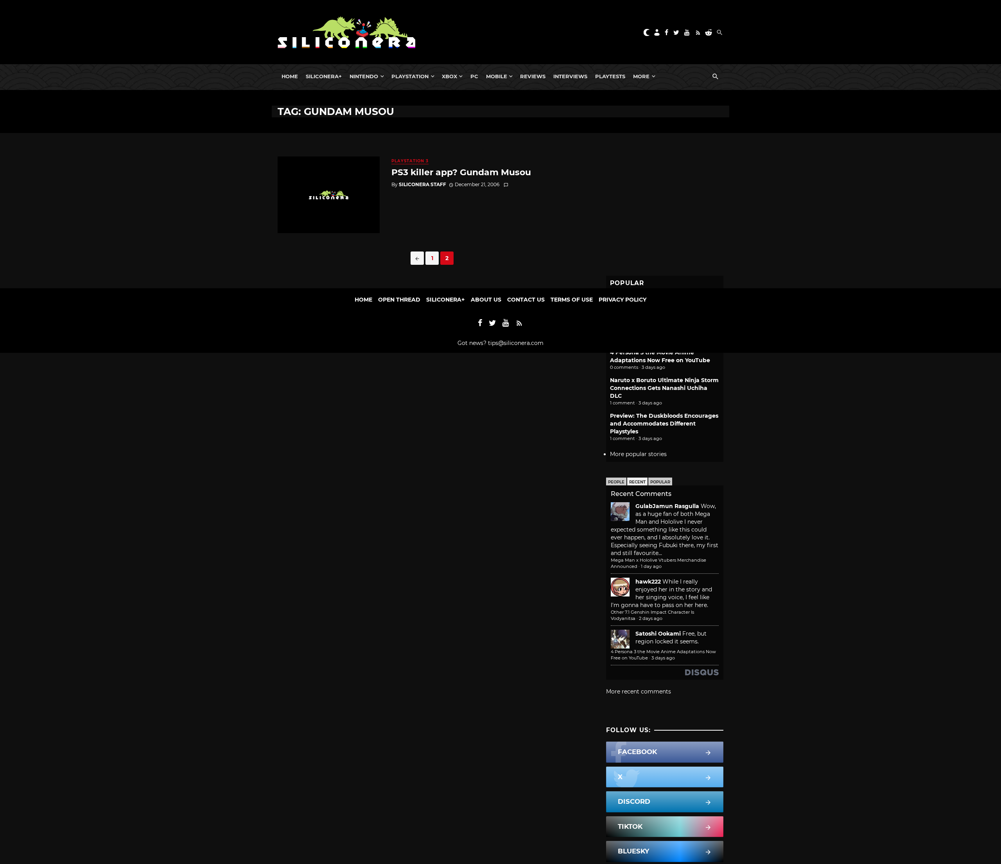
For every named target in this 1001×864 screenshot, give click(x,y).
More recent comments (638, 691)
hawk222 (648, 581)
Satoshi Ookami (658, 633)
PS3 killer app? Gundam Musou (461, 172)
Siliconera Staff (422, 184)
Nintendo (364, 76)
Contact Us (526, 299)
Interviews (570, 76)
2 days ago (650, 618)
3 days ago (663, 658)
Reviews (532, 76)
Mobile (496, 76)
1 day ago (651, 566)
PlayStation (410, 76)
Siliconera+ (324, 76)
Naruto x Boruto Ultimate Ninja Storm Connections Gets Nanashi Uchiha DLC (664, 388)
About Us (486, 299)
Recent (637, 482)
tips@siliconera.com (516, 343)
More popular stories (638, 454)
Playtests (610, 76)
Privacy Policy (622, 299)
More (641, 76)
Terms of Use (572, 299)
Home (290, 76)
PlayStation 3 (410, 160)
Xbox (449, 76)
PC (474, 76)
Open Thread (399, 299)
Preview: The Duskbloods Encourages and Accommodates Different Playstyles (664, 423)
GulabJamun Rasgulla (667, 506)
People (616, 482)
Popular (660, 482)
